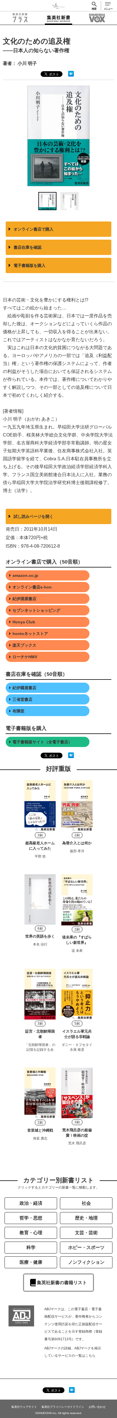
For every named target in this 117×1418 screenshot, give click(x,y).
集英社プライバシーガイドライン (62, 1406)
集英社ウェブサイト (24, 1406)
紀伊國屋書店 (24, 687)
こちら (90, 1356)
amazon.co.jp (25, 575)
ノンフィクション (86, 1262)
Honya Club (23, 622)
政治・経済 (31, 1203)
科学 (30, 1247)
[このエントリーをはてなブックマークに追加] (71, 73)
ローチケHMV (24, 657)
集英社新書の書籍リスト (62, 1282)
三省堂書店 (22, 699)
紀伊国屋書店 (24, 598)
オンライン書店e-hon (32, 587)
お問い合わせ (97, 1406)
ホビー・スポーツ (86, 1247)
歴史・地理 (86, 1218)
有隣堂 (18, 711)
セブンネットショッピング (36, 610)
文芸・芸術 (86, 1232)
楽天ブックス (24, 645)
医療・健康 (31, 1262)
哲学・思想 (31, 1218)
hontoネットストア (30, 633)
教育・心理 (31, 1232)
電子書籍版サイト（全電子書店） (42, 742)
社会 (86, 1203)
